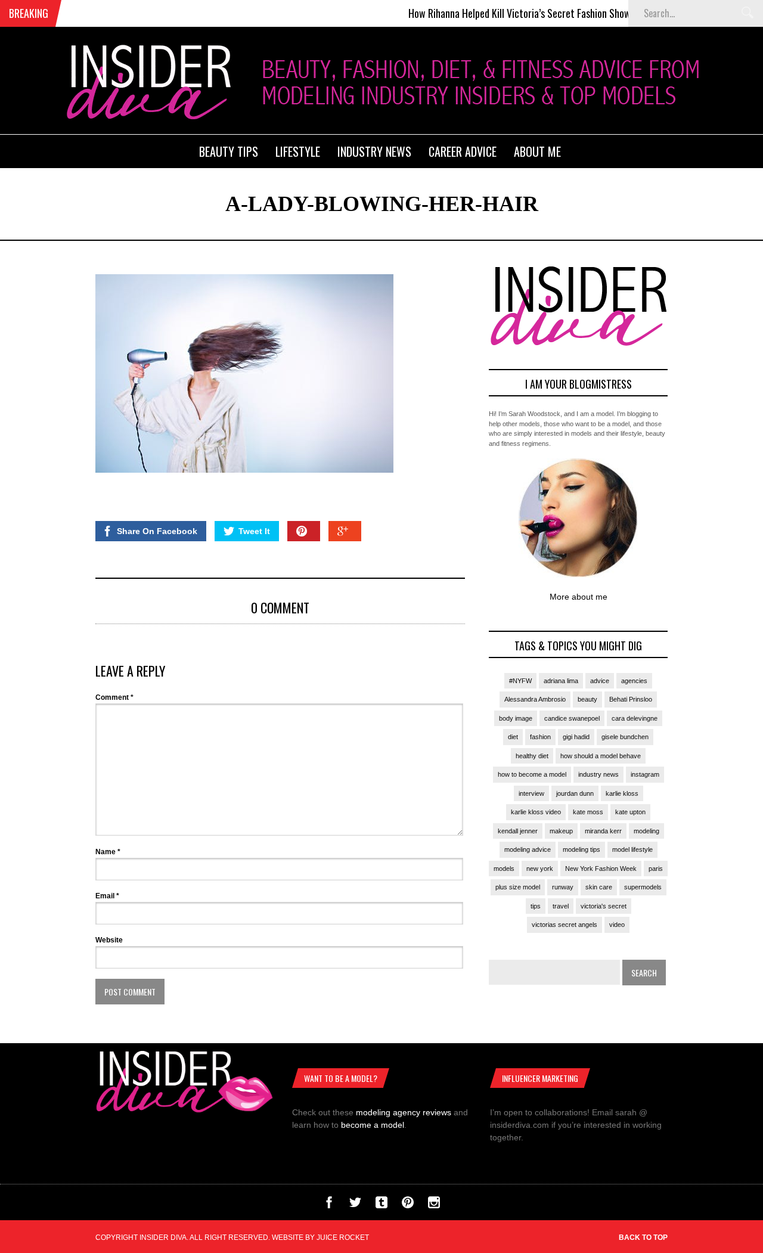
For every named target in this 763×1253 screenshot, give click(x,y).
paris (656, 868)
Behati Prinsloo (630, 699)
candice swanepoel (572, 718)
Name (107, 852)
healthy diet (532, 755)
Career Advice (463, 151)
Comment (114, 697)
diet (513, 736)
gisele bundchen (625, 736)
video (617, 924)
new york (539, 868)
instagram (645, 774)
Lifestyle (297, 151)
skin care (598, 887)
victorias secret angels (564, 924)
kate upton (630, 811)
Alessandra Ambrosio (535, 699)
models (504, 868)
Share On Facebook (157, 531)
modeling (646, 831)
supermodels (643, 887)
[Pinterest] (408, 1205)
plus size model (517, 887)
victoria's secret (603, 906)
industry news (598, 774)
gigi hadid (576, 736)
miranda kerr (603, 831)
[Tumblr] (381, 1205)
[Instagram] (434, 1205)
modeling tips (581, 849)
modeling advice (527, 849)
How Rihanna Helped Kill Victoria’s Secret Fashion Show (500, 13)
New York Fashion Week (601, 868)
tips (536, 906)
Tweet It (254, 531)
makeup (561, 831)
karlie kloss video (536, 811)
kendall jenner (518, 831)
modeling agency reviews (403, 1112)
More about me (578, 596)
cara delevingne (634, 718)
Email (107, 896)
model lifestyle (632, 849)
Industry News (374, 151)
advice (599, 680)
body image (515, 718)
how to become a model (532, 774)
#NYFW (520, 680)
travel (561, 906)
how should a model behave (600, 755)
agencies (634, 680)
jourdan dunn (575, 793)
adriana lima (561, 680)
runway (562, 887)
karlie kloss (622, 793)
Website (109, 940)
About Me (537, 151)
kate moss (588, 811)
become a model (372, 1125)
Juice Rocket (343, 1237)
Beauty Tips (228, 151)
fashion (540, 736)
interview (531, 793)
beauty (587, 699)
